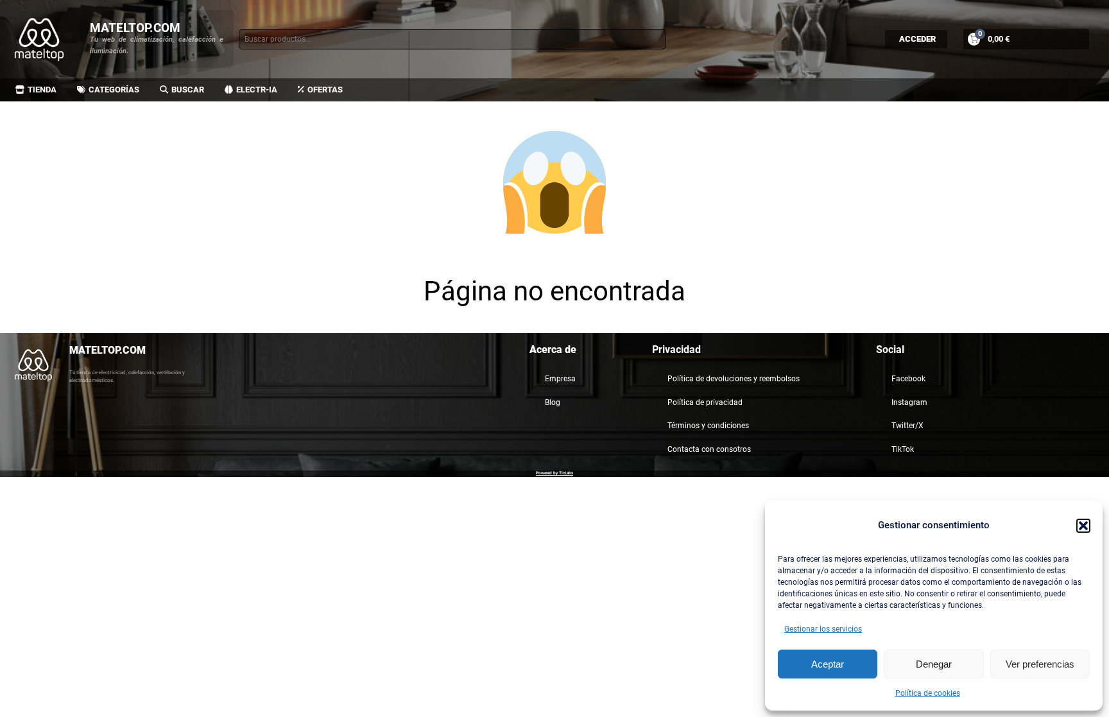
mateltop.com (135, 28)
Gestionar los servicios (823, 629)
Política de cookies (927, 693)
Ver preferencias (1040, 664)
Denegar (934, 664)
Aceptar (827, 664)
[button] (1083, 525)
